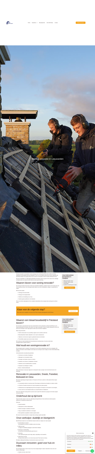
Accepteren (71, 450)
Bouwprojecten (42, 22)
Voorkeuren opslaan (89, 450)
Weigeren (80, 450)
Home (29, 22)
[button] (92, 433)
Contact (56, 22)
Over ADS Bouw (50, 22)
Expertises (34, 22)
